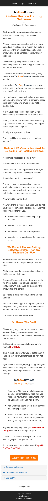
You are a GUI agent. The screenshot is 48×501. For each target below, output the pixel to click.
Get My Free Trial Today (24, 457)
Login (22, 3)
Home (14, 3)
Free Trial (32, 3)
